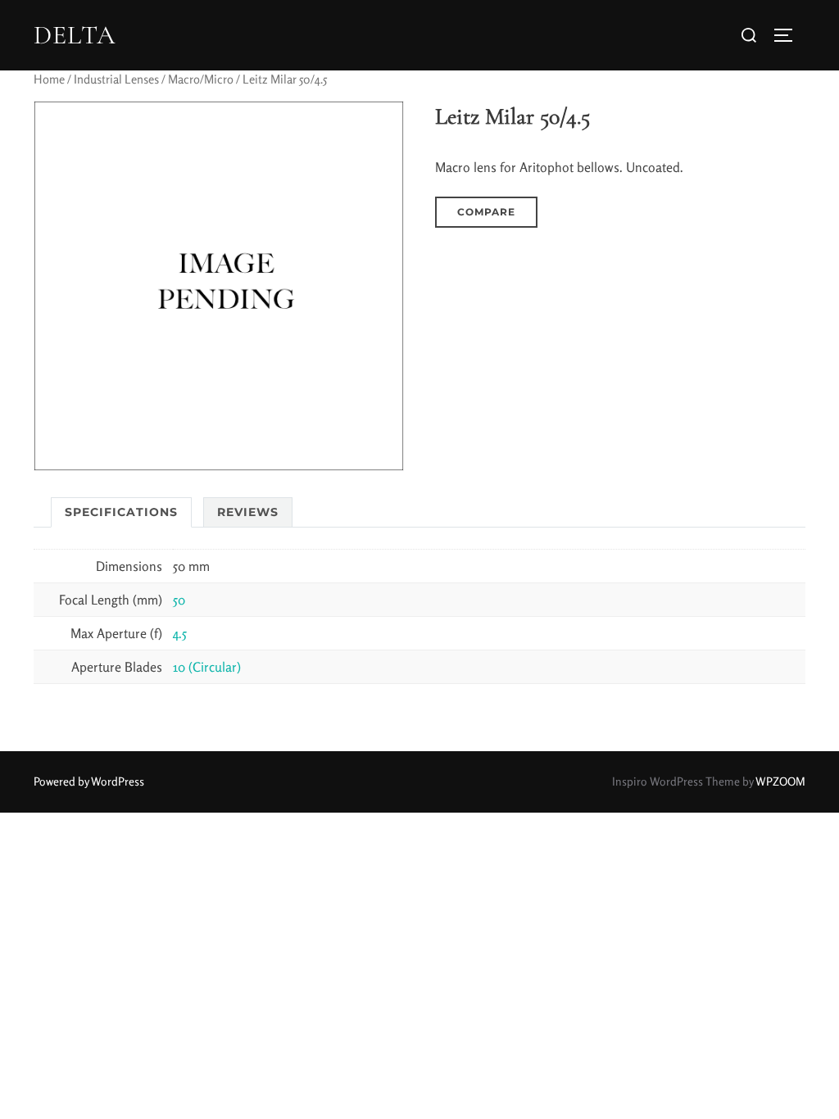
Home (49, 79)
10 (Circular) (207, 667)
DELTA (75, 35)
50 (179, 599)
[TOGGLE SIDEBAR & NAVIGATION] (789, 35)
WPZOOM (780, 781)
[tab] (121, 512)
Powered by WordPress (89, 781)
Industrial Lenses (116, 79)
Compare (486, 212)
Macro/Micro (201, 79)
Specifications (121, 512)
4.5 (180, 633)
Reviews (248, 512)
